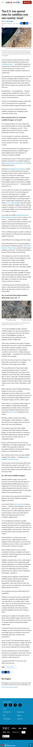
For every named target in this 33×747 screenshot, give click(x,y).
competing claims (7, 64)
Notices (19, 715)
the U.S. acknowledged (12, 203)
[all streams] (31, 745)
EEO (4, 715)
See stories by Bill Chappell (10, 687)
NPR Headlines (10, 667)
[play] (2, 745)
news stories (13, 412)
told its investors (19, 504)
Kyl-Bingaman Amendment (16, 169)
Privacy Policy (20, 712)
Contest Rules (6, 719)
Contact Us (20, 719)
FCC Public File (6, 712)
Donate (28, 2)
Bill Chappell (10, 21)
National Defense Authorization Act (15, 163)
